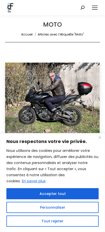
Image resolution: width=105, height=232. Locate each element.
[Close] (100, 137)
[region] (52, 182)
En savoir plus (34, 181)
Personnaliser (52, 207)
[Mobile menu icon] (95, 8)
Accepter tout (53, 193)
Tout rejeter (52, 221)
